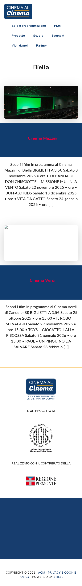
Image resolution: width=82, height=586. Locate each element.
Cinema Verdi (42, 280)
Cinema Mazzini (42, 138)
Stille (59, 577)
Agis (41, 572)
